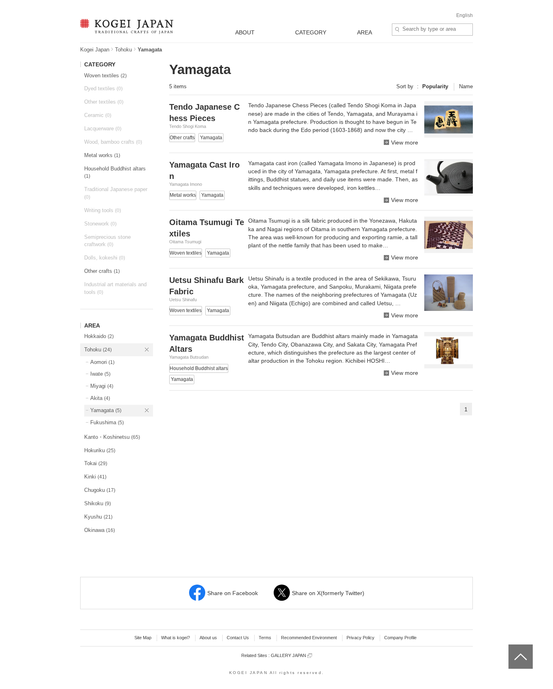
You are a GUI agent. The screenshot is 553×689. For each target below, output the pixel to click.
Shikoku (97, 503)
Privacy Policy (360, 637)
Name (466, 86)
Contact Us (238, 637)
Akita (100, 398)
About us (208, 637)
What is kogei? (175, 637)
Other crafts (102, 271)
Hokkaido (99, 336)
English (464, 15)
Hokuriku (99, 450)
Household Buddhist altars (115, 172)
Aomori (102, 362)
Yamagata (105, 410)
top (511, 647)
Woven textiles (105, 75)
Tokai (95, 463)
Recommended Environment (309, 637)
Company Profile (400, 637)
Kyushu (98, 517)
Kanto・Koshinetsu (112, 437)
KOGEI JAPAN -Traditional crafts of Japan (124, 27)
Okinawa (99, 530)
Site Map (142, 637)
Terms (265, 637)
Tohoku (123, 50)
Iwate (100, 374)
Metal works (102, 155)
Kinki (95, 477)
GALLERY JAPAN (289, 655)
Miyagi (101, 386)
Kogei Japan (94, 50)
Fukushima (107, 422)
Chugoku (99, 490)
